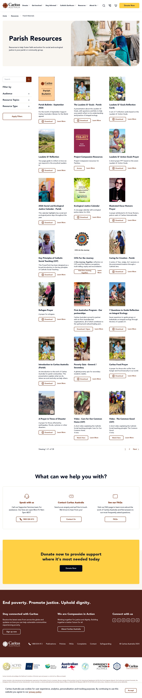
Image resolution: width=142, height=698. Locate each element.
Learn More (61, 121)
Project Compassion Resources (88, 157)
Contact (93, 644)
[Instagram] (123, 620)
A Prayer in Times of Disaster (52, 419)
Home (5, 16)
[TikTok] (137, 620)
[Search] (103, 5)
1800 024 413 (37, 644)
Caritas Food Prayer (118, 365)
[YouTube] (133, 620)
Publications (51, 644)
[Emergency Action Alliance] (101, 666)
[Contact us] (109, 5)
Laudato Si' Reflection (49, 157)
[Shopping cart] (115, 5)
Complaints (81, 644)
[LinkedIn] (128, 620)
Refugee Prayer (46, 310)
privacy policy (35, 692)
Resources (15, 16)
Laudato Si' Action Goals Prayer (124, 157)
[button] (26, 5)
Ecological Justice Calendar (87, 206)
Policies (62, 644)
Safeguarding (105, 644)
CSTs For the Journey (84, 258)
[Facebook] (114, 620)
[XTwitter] (119, 620)
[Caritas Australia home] (11, 5)
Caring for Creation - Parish (122, 258)
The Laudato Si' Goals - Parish (88, 105)
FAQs (71, 644)
